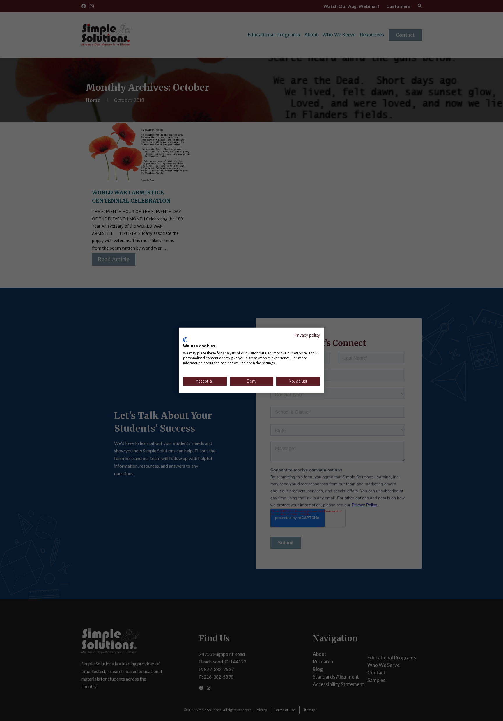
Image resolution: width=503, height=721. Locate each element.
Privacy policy (307, 335)
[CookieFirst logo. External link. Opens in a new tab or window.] (185, 339)
